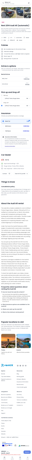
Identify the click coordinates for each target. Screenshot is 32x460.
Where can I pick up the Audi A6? (12, 309)
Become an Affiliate (6, 397)
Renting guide (20, 376)
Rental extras (20, 384)
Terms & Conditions (22, 400)
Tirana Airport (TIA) (6, 420)
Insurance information (10, 146)
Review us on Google (6, 408)
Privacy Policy (20, 397)
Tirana (2, 423)
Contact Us (20, 405)
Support (3, 413)
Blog (18, 374)
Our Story (19, 394)
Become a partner (6, 394)
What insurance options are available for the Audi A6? (15, 305)
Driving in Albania (21, 379)
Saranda (3, 431)
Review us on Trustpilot (7, 405)
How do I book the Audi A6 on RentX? (13, 292)
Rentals (3, 374)
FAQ (2, 410)
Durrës (3, 426)
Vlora (2, 428)
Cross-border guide (22, 387)
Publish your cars (21, 402)
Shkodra (3, 434)
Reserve (27, 452)
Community (4, 402)
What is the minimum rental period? (13, 312)
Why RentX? (4, 400)
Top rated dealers (5, 376)
